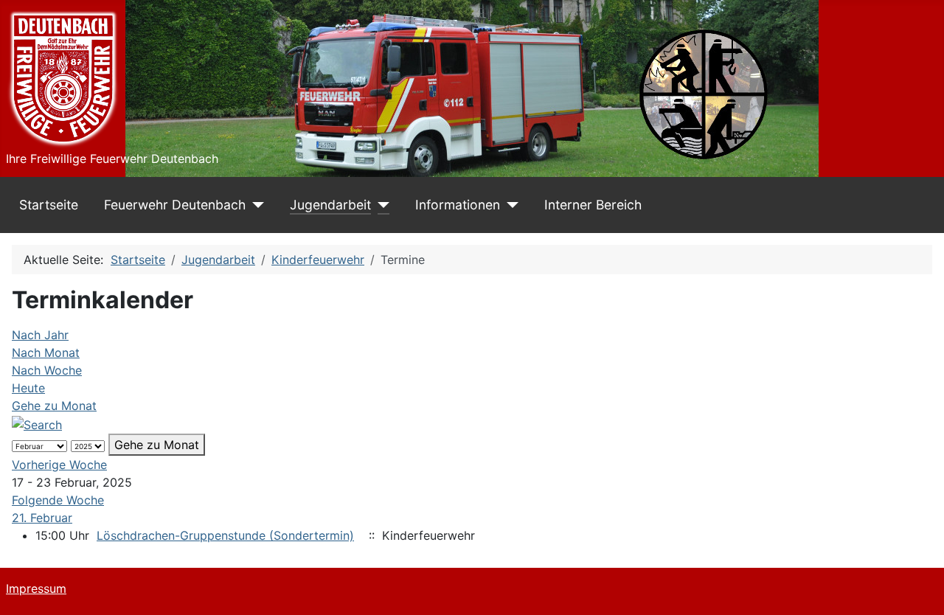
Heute (28, 388)
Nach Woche (47, 370)
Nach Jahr (40, 334)
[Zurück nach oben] (918, 587)
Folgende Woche (58, 500)
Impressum (36, 588)
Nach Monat (46, 352)
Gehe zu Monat (54, 405)
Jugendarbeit (330, 204)
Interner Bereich (593, 204)
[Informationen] (509, 205)
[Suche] (37, 423)
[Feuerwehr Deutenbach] (255, 205)
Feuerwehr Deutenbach (175, 204)
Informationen (457, 204)
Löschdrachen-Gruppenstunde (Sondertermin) (225, 535)
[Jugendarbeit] (380, 205)
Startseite (48, 204)
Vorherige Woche (59, 464)
